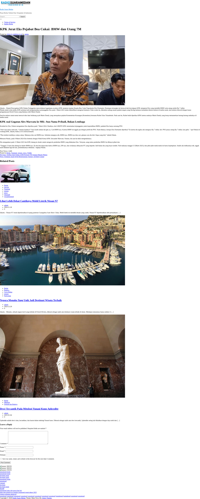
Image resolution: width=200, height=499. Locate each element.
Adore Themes (47, 498)
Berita (8, 153)
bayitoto (2, 485)
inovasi (6, 187)
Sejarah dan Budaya (10, 404)
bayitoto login (4, 475)
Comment (4, 443)
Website (2, 455)
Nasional (14, 153)
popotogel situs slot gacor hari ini (11, 490)
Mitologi (7, 402)
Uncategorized (9, 197)
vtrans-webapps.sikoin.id (8, 494)
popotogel (3, 481)
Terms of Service (9, 22)
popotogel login (5, 472)
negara (20, 153)
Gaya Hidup (8, 292)
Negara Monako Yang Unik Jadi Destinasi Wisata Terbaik (31, 300)
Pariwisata (7, 296)
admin (27, 34)
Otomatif (7, 195)
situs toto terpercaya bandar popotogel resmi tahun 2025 (18, 492)
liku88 (2, 489)
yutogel (2, 483)
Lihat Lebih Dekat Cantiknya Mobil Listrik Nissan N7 (29, 201)
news (25, 153)
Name (2, 447)
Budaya (6, 290)
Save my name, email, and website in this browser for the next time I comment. (28, 459)
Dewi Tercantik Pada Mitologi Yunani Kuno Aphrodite (29, 408)
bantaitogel (59, 496)
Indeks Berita (8, 24)
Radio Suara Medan (6, 9)
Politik (29, 153)
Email (2, 451)
